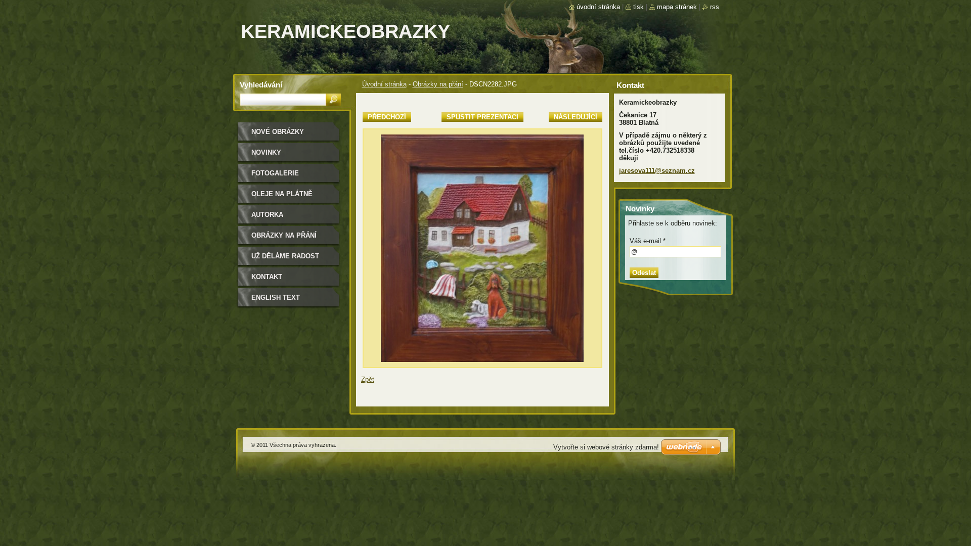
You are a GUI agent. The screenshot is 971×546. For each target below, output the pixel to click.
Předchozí (387, 117)
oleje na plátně (282, 194)
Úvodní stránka (384, 84)
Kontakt (266, 277)
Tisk (638, 7)
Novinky (266, 152)
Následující (575, 117)
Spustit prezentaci (482, 117)
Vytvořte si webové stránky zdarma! (606, 447)
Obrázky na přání (438, 84)
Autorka (267, 214)
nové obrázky (277, 131)
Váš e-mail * (648, 241)
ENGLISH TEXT (275, 297)
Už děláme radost (285, 256)
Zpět (367, 379)
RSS (714, 7)
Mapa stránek (677, 7)
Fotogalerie (275, 173)
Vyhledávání (261, 84)
